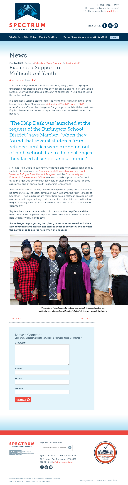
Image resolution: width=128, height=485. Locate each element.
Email (18, 378)
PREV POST (16, 319)
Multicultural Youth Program (47, 63)
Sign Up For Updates (51, 442)
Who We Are (15, 37)
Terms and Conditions (106, 480)
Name (18, 369)
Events (67, 37)
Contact (82, 37)
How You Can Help (48, 37)
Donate (114, 37)
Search (90, 37)
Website (19, 388)
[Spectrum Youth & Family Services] (27, 16)
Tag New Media (45, 481)
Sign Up (102, 37)
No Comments (17, 80)
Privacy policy (86, 480)
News (74, 37)
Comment (20, 343)
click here (112, 11)
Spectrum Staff (72, 63)
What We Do (30, 37)
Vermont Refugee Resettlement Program (32, 174)
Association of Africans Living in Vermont (62, 171)
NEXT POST (87, 319)
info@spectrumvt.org (63, 462)
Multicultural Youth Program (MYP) (65, 104)
